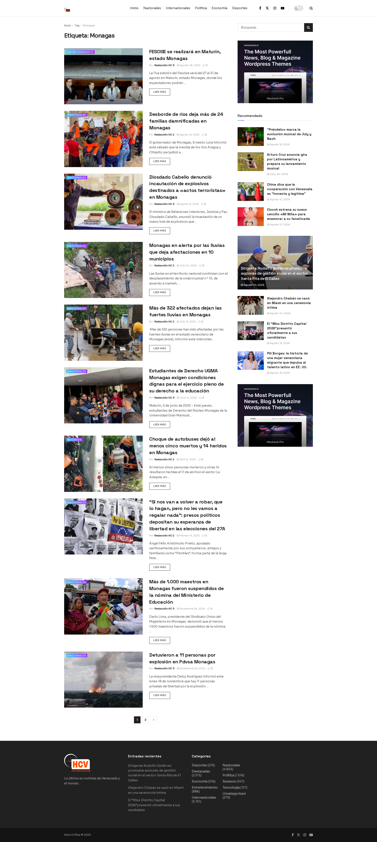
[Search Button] (311, 8)
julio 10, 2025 (188, 265)
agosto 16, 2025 (189, 134)
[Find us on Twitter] (267, 8)
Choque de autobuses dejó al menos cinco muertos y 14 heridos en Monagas (188, 445)
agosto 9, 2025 (189, 203)
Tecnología (231, 787)
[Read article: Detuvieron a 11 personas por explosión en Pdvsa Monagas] (103, 680)
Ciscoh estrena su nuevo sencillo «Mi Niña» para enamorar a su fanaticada (288, 214)
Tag (77, 25)
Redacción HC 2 (164, 134)
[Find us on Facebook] (260, 8)
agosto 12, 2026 (279, 199)
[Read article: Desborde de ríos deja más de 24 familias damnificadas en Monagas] (103, 139)
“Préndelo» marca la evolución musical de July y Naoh (289, 134)
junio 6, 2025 (188, 397)
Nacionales (152, 8)
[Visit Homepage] (69, 8)
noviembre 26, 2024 (192, 608)
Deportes (239, 8)
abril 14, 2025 (187, 459)
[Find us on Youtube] (282, 8)
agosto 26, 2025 (189, 65)
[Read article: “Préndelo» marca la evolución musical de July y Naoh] (251, 136)
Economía (219, 8)
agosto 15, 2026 (279, 144)
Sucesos (74, 439)
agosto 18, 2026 (279, 343)
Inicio (134, 8)
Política (201, 8)
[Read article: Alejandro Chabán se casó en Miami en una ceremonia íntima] (251, 305)
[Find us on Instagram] (274, 8)
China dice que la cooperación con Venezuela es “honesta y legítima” (289, 189)
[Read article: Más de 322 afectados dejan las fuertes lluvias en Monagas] (103, 333)
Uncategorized (234, 794)
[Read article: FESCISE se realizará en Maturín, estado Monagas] (103, 76)
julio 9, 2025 (187, 321)
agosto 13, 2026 (279, 224)
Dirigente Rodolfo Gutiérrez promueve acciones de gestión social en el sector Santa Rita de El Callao (274, 273)
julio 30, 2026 (278, 174)
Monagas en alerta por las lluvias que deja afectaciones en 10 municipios (186, 252)
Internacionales (178, 8)
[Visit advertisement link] (275, 72)
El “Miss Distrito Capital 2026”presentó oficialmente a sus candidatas (154, 805)
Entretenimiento (80, 52)
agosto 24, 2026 (253, 284)
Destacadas (201, 771)
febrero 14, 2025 (189, 535)
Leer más (161, 91)
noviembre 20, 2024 (192, 668)
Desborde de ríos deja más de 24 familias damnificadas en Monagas (186, 121)
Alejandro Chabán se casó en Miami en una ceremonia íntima (289, 303)
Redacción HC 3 (164, 65)
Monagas (89, 25)
